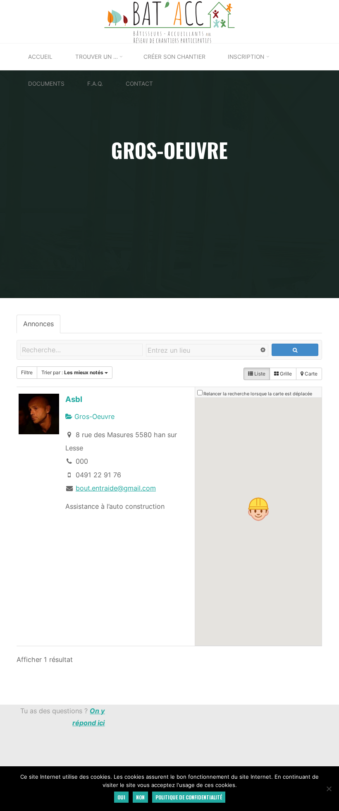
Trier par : (72, 372)
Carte (311, 374)
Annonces (38, 324)
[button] (259, 509)
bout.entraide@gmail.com (116, 488)
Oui (121, 797)
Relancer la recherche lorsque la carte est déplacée (258, 394)
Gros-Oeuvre (93, 416)
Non (140, 797)
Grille (285, 374)
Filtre (27, 372)
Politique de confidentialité (188, 797)
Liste (259, 374)
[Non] (329, 789)
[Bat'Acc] (169, 21)
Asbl (73, 399)
